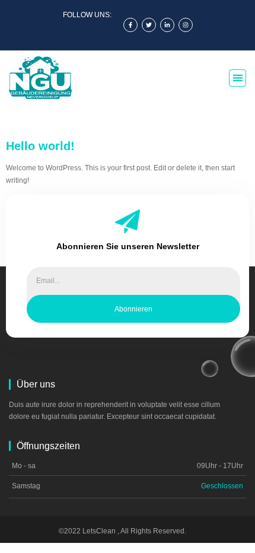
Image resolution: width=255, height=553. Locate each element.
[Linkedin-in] (167, 25)
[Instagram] (186, 25)
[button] (237, 78)
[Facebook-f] (130, 25)
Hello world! (40, 145)
